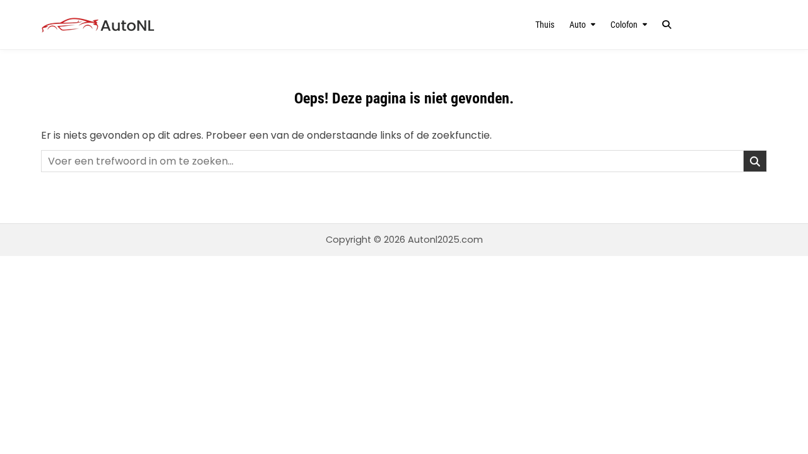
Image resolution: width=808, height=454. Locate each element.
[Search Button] (667, 25)
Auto (577, 25)
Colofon (624, 25)
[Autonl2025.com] (150, 25)
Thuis (544, 25)
